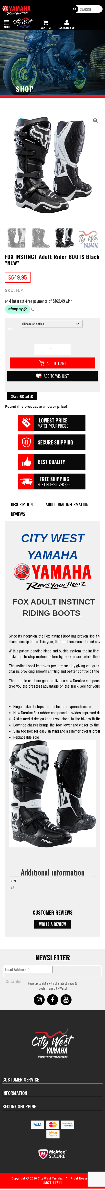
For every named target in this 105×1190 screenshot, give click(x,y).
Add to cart (56, 363)
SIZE (9, 329)
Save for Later (22, 396)
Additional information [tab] (67, 504)
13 (11, 887)
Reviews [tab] (18, 514)
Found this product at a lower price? (36, 406)
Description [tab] (22, 504)
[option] (52, 165)
